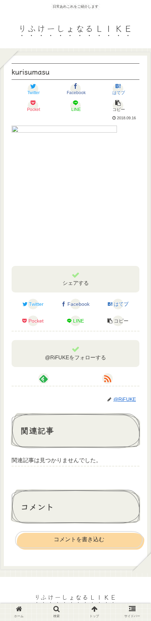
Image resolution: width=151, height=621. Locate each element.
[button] (136, 588)
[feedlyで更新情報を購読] (43, 379)
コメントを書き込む (79, 539)
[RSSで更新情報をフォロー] (107, 379)
